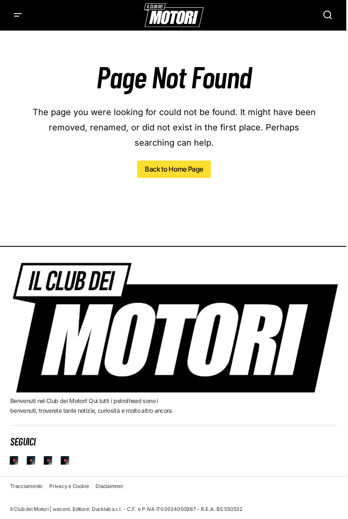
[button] (18, 15)
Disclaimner (109, 486)
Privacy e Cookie (69, 486)
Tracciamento (26, 486)
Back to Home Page (174, 169)
